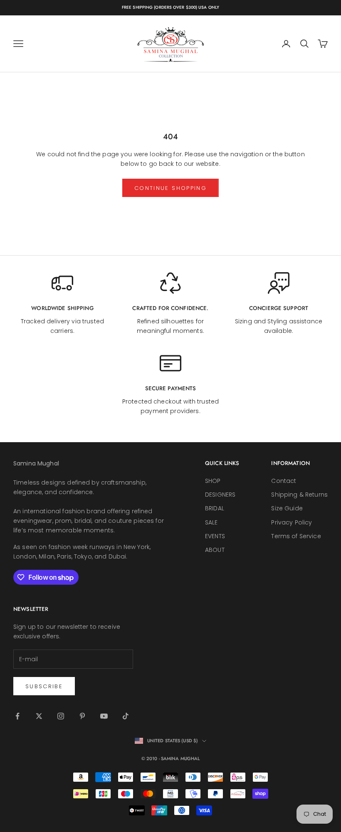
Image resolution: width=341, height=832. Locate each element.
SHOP (213, 481)
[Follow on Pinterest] (82, 716)
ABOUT (215, 550)
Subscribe (44, 686)
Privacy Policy (291, 522)
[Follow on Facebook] (17, 716)
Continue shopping (170, 188)
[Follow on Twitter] (39, 716)
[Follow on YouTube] (104, 716)
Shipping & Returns (299, 494)
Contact (283, 481)
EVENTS (215, 536)
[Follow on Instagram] (61, 716)
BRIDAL (214, 508)
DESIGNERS (220, 494)
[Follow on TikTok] (125, 716)
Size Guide (286, 508)
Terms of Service (296, 536)
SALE (211, 522)
